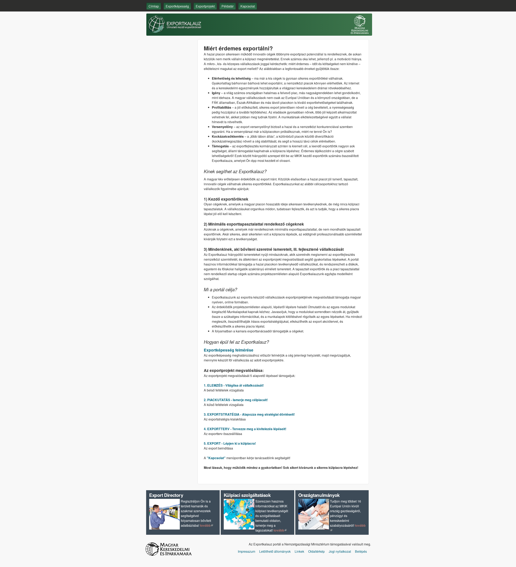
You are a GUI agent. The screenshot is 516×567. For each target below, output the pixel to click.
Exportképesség (177, 6)
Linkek (299, 551)
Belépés (361, 551)
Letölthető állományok (275, 551)
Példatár (228, 6)
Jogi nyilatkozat (340, 551)
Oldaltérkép (316, 551)
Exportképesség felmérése (228, 350)
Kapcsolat (247, 6)
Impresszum (246, 551)
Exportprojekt (205, 6)
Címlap (154, 6)
